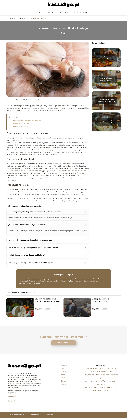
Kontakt (11, 401)
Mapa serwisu (34, 415)
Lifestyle (59, 13)
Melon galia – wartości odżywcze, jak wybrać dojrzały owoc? (106, 122)
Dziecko (49, 13)
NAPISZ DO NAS (63, 343)
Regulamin (49, 415)
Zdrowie (84, 13)
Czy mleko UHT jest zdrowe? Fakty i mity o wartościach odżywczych (106, 101)
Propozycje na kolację (20, 126)
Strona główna (12, 18)
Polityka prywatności (16, 415)
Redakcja (12, 396)
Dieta (41, 13)
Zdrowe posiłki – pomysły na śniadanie (26, 120)
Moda (67, 13)
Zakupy (75, 13)
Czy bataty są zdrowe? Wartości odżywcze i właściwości (106, 58)
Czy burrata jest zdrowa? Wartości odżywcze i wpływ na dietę (47, 300)
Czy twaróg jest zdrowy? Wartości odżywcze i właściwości (106, 79)
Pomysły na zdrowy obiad (21, 123)
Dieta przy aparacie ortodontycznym (100, 300)
